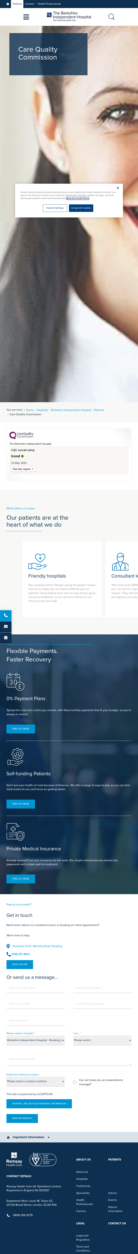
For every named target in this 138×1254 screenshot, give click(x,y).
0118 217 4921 (21, 954)
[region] (69, 201)
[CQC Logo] (21, 438)
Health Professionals (49, 3)
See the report (22, 468)
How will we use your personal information (39, 1103)
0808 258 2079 (23, 1215)
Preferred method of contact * (23, 1074)
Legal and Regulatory (83, 1237)
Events (112, 1200)
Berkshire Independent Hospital (71, 410)
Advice (112, 1193)
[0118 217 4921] (6, 615)
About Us (82, 1172)
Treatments (83, 1186)
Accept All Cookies (81, 208)
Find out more (20, 728)
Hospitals (42, 410)
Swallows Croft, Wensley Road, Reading (37, 946)
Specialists (82, 1193)
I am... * (77, 1033)
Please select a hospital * (20, 1033)
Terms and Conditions (83, 1248)
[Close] (118, 188)
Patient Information (115, 1209)
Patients (17, 3)
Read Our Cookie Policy (77, 198)
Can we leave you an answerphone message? (101, 1082)
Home (30, 410)
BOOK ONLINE (19, 964)
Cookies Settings (54, 208)
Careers (29, 3)
